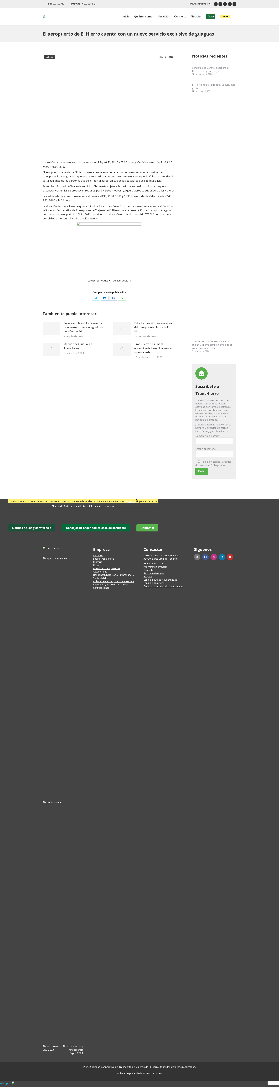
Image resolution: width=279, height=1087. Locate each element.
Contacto (149, 570)
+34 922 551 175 (153, 563)
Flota (96, 565)
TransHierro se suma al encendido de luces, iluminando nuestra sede (153, 348)
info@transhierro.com (200, 3)
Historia (97, 561)
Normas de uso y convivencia (31, 528)
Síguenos (130, 501)
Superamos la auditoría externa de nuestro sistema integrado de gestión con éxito (83, 327)
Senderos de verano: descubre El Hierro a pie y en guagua (210, 69)
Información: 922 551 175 (83, 3)
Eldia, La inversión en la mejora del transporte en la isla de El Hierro (153, 327)
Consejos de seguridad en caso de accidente (96, 528)
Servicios (98, 555)
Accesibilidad (100, 571)
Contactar (147, 528)
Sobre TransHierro (103, 558)
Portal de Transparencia (106, 568)
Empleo (148, 576)
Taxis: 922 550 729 (55, 3)
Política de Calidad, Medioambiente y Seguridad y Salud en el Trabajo (113, 583)
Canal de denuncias (154, 582)
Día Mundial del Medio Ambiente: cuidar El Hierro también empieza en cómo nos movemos (212, 345)
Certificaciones (101, 587)
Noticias (49, 57)
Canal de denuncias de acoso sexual (163, 586)
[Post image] (51, 328)
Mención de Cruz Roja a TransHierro (78, 346)
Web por (6, 1083)
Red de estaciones (154, 573)
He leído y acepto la (213, 463)
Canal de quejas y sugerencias (160, 579)
